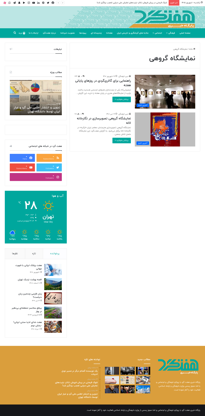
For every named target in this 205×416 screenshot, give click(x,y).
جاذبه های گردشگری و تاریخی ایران (132, 33)
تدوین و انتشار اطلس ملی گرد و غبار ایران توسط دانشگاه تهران (37, 110)
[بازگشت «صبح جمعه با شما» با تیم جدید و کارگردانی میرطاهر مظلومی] (127, 389)
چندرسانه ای (96, 33)
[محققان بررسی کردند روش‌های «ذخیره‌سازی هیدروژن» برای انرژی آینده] (143, 389)
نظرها (15, 253)
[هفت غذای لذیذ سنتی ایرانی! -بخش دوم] (53, 327)
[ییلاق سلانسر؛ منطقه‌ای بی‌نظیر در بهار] (53, 313)
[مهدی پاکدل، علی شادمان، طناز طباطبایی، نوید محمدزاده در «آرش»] (143, 371)
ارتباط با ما (33, 33)
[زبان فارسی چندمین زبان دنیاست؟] (53, 298)
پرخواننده (54, 253)
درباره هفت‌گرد (49, 33)
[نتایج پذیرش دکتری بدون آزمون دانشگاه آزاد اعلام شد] (143, 380)
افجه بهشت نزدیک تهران (30, 279)
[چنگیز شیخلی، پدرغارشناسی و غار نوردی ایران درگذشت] (112, 389)
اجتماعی (158, 33)
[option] (36, 97)
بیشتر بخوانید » (121, 99)
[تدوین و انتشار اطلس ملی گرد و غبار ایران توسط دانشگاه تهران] (127, 380)
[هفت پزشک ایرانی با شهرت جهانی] (53, 270)
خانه (191, 49)
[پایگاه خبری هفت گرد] (102, 20)
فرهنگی (171, 33)
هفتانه (109, 33)
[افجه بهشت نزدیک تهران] (53, 284)
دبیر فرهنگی (123, 76)
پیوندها (82, 33)
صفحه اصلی (185, 33)
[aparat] (4, 3)
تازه (34, 253)
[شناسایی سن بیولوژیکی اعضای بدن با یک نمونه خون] (112, 380)
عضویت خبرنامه (67, 33)
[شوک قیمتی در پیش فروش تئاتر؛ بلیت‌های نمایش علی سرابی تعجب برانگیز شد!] (127, 371)
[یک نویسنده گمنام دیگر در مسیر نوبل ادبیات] (112, 371)
